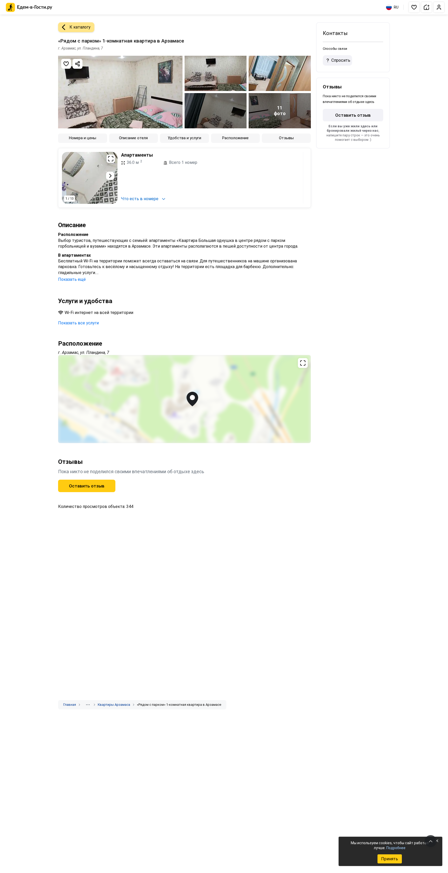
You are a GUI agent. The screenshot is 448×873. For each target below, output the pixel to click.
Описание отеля (133, 138)
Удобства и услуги (184, 138)
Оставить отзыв (86, 485)
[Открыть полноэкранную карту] (184, 399)
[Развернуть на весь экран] (111, 159)
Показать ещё (72, 279)
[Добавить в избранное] (66, 64)
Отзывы (286, 138)
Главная (69, 705)
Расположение (235, 138)
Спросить (340, 60)
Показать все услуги (78, 322)
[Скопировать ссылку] (77, 64)
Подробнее (395, 848)
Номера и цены (82, 138)
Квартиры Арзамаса (114, 705)
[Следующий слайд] (110, 176)
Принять (389, 858)
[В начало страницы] (431, 841)
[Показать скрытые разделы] (88, 705)
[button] (414, 7)
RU (396, 7)
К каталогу (79, 27)
